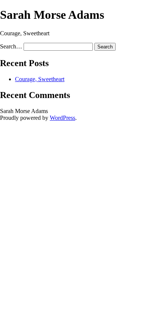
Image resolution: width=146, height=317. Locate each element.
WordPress (62, 118)
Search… (11, 46)
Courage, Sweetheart (39, 79)
